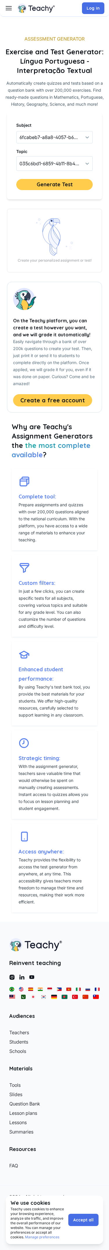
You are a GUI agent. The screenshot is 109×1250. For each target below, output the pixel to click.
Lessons (18, 1122)
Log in (93, 8)
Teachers (19, 1032)
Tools (15, 1085)
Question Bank (24, 1104)
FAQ (13, 1166)
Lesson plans (23, 1113)
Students (18, 1042)
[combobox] (20, 163)
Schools (17, 1051)
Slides (15, 1094)
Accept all (83, 1220)
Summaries (21, 1132)
